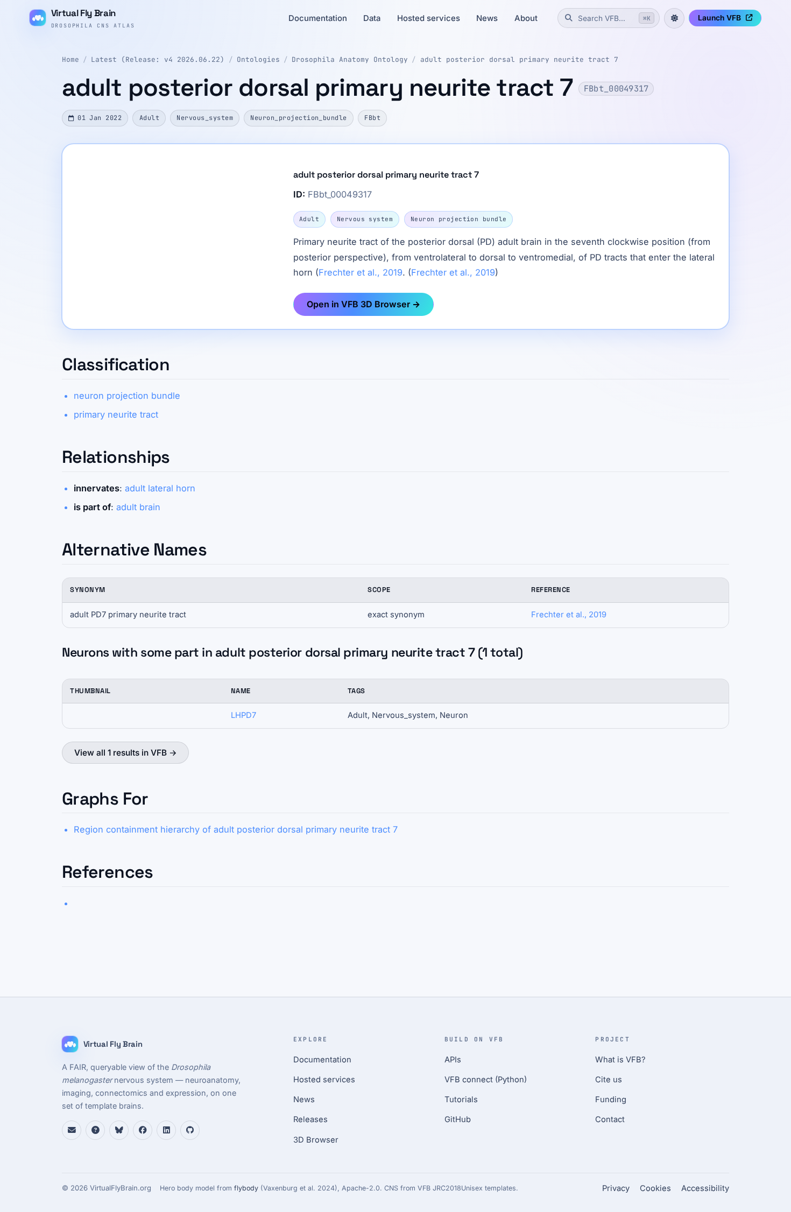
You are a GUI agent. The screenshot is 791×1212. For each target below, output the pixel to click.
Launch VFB (719, 17)
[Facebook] (142, 1130)
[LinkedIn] (166, 1130)
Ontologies (258, 59)
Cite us (608, 1079)
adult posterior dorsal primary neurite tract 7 (519, 59)
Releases (310, 1119)
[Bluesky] (119, 1130)
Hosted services (428, 18)
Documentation (317, 18)
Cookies (655, 1188)
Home (70, 59)
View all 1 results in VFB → (125, 753)
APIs (452, 1060)
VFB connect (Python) (485, 1079)
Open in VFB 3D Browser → (363, 304)
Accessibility (705, 1188)
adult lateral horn (160, 488)
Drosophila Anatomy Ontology (350, 59)
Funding (610, 1099)
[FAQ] (95, 1130)
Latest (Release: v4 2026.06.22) (157, 59)
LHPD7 (243, 715)
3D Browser (315, 1140)
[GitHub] (190, 1130)
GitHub (457, 1119)
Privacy (616, 1188)
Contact (610, 1119)
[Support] (71, 1130)
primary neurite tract (116, 414)
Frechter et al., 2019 (360, 272)
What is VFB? (620, 1060)
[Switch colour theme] (674, 18)
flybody (246, 1188)
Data (371, 18)
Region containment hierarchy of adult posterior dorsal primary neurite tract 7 (236, 829)
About (526, 18)
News (487, 18)
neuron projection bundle (127, 395)
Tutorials (461, 1099)
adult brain (138, 507)
